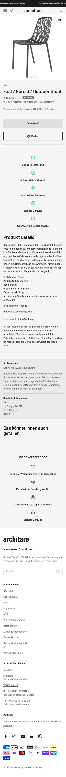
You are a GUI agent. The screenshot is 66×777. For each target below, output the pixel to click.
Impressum (9, 608)
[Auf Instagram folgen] (14, 736)
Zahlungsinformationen (15, 631)
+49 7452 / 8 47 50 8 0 (19, 700)
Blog (5, 602)
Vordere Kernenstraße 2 (16, 679)
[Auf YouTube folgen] (23, 736)
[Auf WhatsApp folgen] (40, 736)
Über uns (8, 590)
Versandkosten (19, 102)
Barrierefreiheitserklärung (15, 645)
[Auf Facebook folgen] (5, 736)
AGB (5, 614)
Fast (5, 85)
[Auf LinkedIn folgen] (31, 736)
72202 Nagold (10, 685)
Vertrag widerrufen (13, 652)
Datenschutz (10, 625)
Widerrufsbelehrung (14, 619)
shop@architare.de (19, 704)
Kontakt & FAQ (10, 596)
